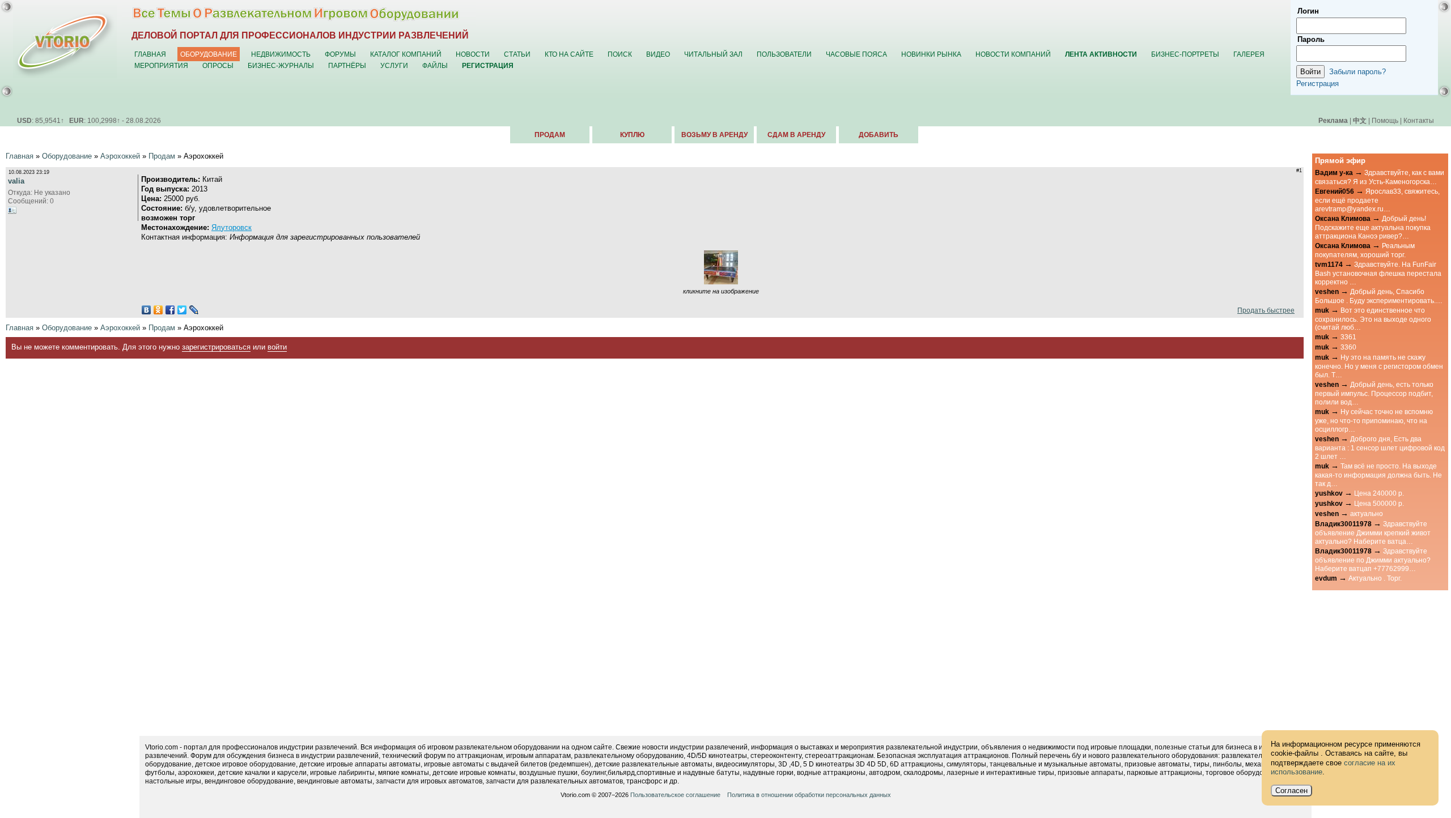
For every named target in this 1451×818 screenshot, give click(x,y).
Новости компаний (1013, 54)
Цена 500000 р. (1379, 503)
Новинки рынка (931, 54)
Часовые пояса (856, 54)
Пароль (1311, 39)
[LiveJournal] (194, 310)
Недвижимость (281, 54)
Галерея (1249, 54)
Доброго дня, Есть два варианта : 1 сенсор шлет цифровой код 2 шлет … (1380, 447)
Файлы (435, 65)
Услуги (394, 65)
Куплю (632, 135)
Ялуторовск (231, 227)
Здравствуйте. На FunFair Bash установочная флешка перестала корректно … (1378, 273)
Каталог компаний (406, 54)
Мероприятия (161, 65)
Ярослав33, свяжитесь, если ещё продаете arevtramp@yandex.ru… (1377, 200)
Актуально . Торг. (1375, 578)
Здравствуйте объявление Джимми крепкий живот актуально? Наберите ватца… (1373, 532)
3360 (1348, 347)
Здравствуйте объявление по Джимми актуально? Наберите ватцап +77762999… (1373, 559)
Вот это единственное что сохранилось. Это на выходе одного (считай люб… (1373, 318)
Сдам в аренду (796, 135)
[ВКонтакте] (146, 310)
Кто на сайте (569, 54)
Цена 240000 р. (1379, 493)
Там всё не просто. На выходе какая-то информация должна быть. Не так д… (1378, 474)
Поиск (620, 54)
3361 (1348, 336)
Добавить (878, 135)
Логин (1308, 11)
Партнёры (347, 65)
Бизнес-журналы (281, 65)
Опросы (218, 65)
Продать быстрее (1264, 310)
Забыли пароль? (1357, 71)
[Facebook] (170, 310)
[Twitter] (182, 310)
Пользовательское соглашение (675, 794)
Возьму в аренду (714, 135)
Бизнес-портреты (1185, 54)
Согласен (1291, 790)
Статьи (517, 54)
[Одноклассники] (158, 310)
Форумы (340, 54)
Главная (150, 54)
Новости (473, 54)
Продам (549, 135)
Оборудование (208, 54)
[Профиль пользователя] (12, 210)
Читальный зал (713, 54)
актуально (1366, 513)
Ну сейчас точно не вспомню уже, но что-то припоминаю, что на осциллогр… (1374, 420)
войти (277, 347)
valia (16, 181)
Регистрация (1317, 83)
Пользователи (784, 54)
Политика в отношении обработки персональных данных (809, 794)
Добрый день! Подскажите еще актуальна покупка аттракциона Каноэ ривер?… (1373, 227)
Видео (658, 54)
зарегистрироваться (216, 347)
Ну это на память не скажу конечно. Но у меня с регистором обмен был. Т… (1379, 365)
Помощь (1385, 120)
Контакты (1418, 120)
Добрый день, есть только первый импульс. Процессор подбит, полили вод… (1374, 393)
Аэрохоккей (120, 156)
